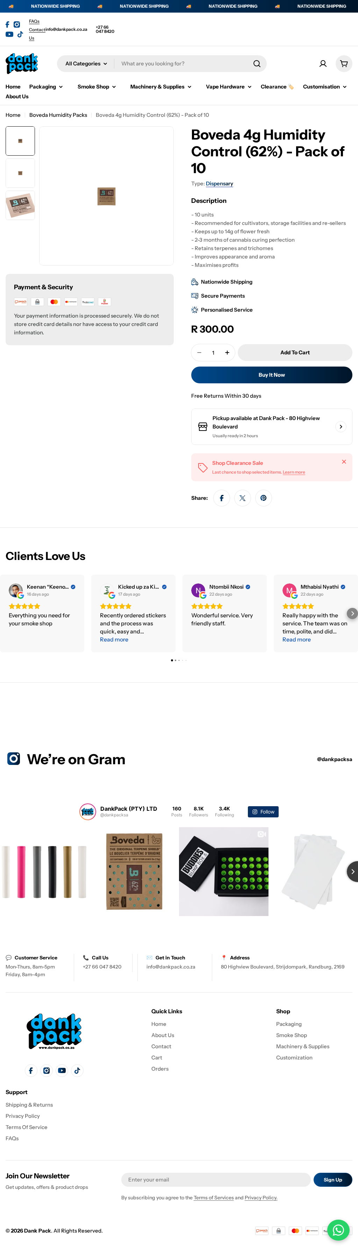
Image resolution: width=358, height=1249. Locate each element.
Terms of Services (214, 1197)
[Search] (257, 63)
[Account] (323, 63)
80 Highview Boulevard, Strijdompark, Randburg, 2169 (283, 967)
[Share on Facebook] (221, 498)
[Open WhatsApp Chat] (338, 1230)
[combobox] (162, 63)
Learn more (294, 472)
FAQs (34, 21)
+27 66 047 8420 (105, 29)
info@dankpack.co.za (66, 29)
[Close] (344, 461)
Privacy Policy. (261, 1197)
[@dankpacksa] (88, 812)
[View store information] (340, 426)
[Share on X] (242, 498)
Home (13, 115)
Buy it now (272, 374)
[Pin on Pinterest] (263, 498)
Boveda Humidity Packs (58, 115)
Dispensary (219, 183)
